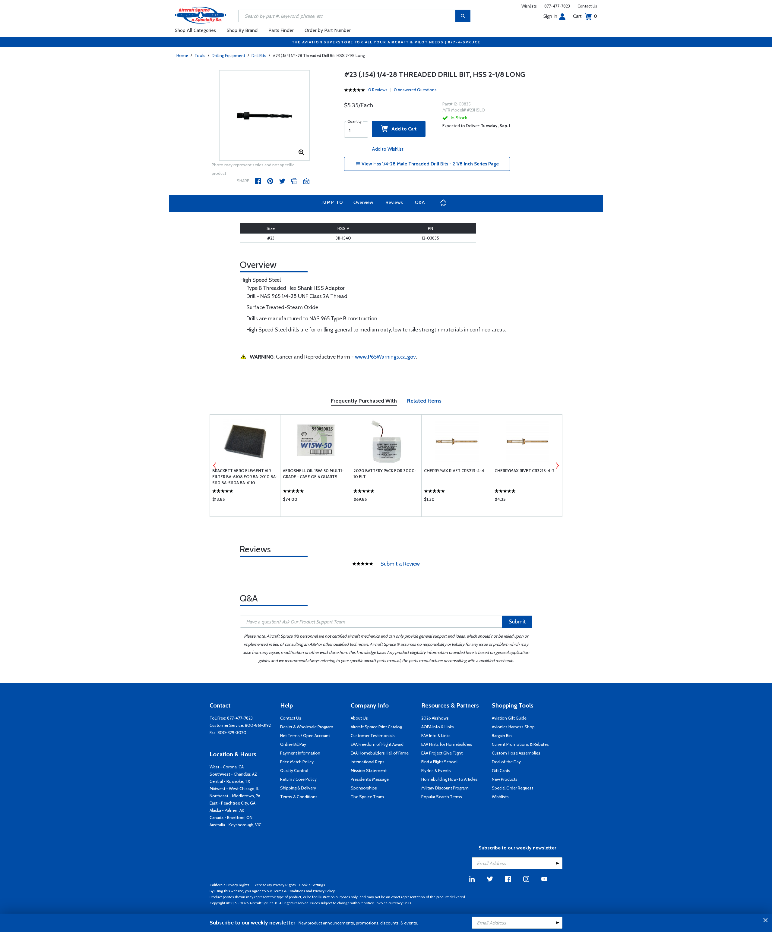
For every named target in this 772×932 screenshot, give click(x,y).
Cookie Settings (312, 885)
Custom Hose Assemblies (516, 753)
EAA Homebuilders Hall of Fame (380, 753)
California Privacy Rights (229, 885)
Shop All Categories (195, 30)
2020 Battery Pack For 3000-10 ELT (384, 473)
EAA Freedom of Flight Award (377, 744)
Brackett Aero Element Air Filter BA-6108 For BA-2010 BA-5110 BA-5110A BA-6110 (244, 476)
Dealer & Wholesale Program (306, 727)
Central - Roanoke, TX (230, 781)
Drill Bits (259, 55)
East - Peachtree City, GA (232, 803)
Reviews (394, 202)
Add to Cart (402, 129)
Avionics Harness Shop (513, 727)
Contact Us (587, 6)
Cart (585, 16)
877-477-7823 (557, 6)
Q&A (420, 202)
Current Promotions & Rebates (520, 744)
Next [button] (557, 465)
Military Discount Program (445, 788)
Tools (200, 55)
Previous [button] (215, 465)
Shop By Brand (242, 30)
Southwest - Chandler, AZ (233, 774)
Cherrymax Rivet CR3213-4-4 (454, 470)
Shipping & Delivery (298, 788)
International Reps (367, 761)
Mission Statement (369, 770)
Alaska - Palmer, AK (227, 810)
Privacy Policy (324, 891)
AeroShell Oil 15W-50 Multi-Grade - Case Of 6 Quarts (313, 473)
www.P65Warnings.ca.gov (385, 357)
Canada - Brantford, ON (231, 817)
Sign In (550, 16)
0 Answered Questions (415, 90)
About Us (359, 718)
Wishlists (529, 6)
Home (182, 55)
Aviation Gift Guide (509, 718)
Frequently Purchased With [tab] (364, 400)
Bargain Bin (502, 735)
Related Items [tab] (424, 400)
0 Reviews (378, 90)
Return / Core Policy (298, 779)
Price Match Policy (297, 761)
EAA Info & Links (436, 735)
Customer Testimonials (373, 735)
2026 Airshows (435, 718)
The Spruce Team (367, 796)
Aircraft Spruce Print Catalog (376, 727)
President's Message (370, 779)
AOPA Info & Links (437, 727)
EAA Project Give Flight (442, 753)
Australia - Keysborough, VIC (235, 824)
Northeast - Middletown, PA (235, 796)
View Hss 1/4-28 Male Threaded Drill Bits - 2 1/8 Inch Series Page (429, 164)
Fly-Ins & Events (436, 770)
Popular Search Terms (441, 796)
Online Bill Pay (293, 744)
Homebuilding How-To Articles (449, 779)
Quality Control (294, 770)
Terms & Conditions (299, 796)
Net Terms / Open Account (305, 735)
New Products (504, 779)
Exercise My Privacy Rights (274, 885)
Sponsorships (364, 788)
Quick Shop (245, 501)
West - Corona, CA (227, 767)
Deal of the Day (506, 761)
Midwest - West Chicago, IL (234, 788)
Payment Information (300, 753)
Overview (363, 202)
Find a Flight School (439, 761)
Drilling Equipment (228, 55)
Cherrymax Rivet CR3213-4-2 (525, 470)
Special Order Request (512, 788)
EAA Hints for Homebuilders (446, 744)
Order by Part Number (328, 30)
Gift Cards (501, 770)
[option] (264, 116)
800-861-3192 (258, 725)
